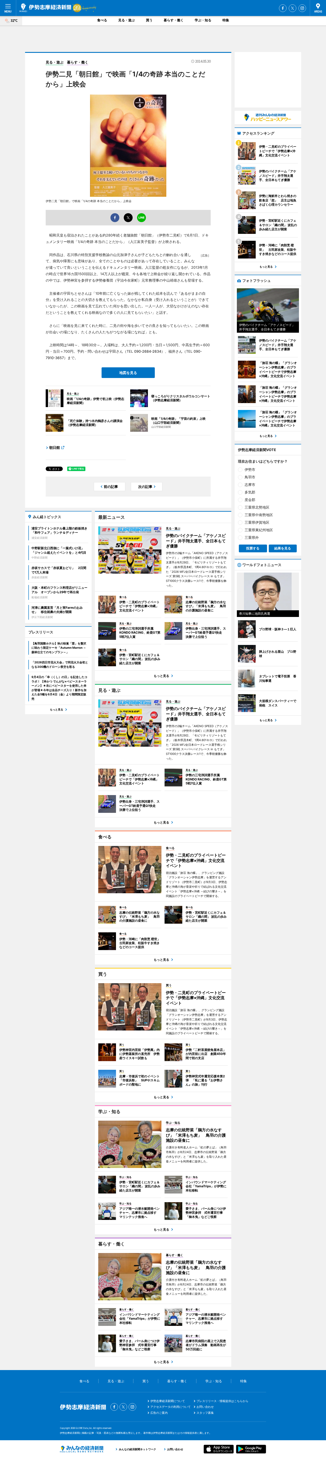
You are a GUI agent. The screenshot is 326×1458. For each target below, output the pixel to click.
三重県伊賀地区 (257, 522)
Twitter (292, 8)
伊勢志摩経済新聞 (45, 7)
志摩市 (250, 485)
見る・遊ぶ (126, 20)
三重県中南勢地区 (259, 515)
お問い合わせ (205, 1406)
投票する (252, 548)
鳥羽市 (250, 477)
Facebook (283, 8)
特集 (225, 20)
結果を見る (282, 548)
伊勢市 (250, 469)
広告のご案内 (159, 1412)
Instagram (302, 8)
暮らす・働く (174, 20)
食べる (102, 20)
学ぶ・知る (203, 20)
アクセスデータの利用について (170, 1406)
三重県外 (252, 537)
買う (149, 20)
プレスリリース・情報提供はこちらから (222, 1401)
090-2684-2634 (147, 351)
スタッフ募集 (205, 1412)
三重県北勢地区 (257, 507)
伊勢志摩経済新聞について (167, 1401)
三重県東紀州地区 (259, 530)
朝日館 (54, 447)
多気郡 (250, 492)
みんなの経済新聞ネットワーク (81, 1449)
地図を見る (128, 372)
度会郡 (250, 500)
